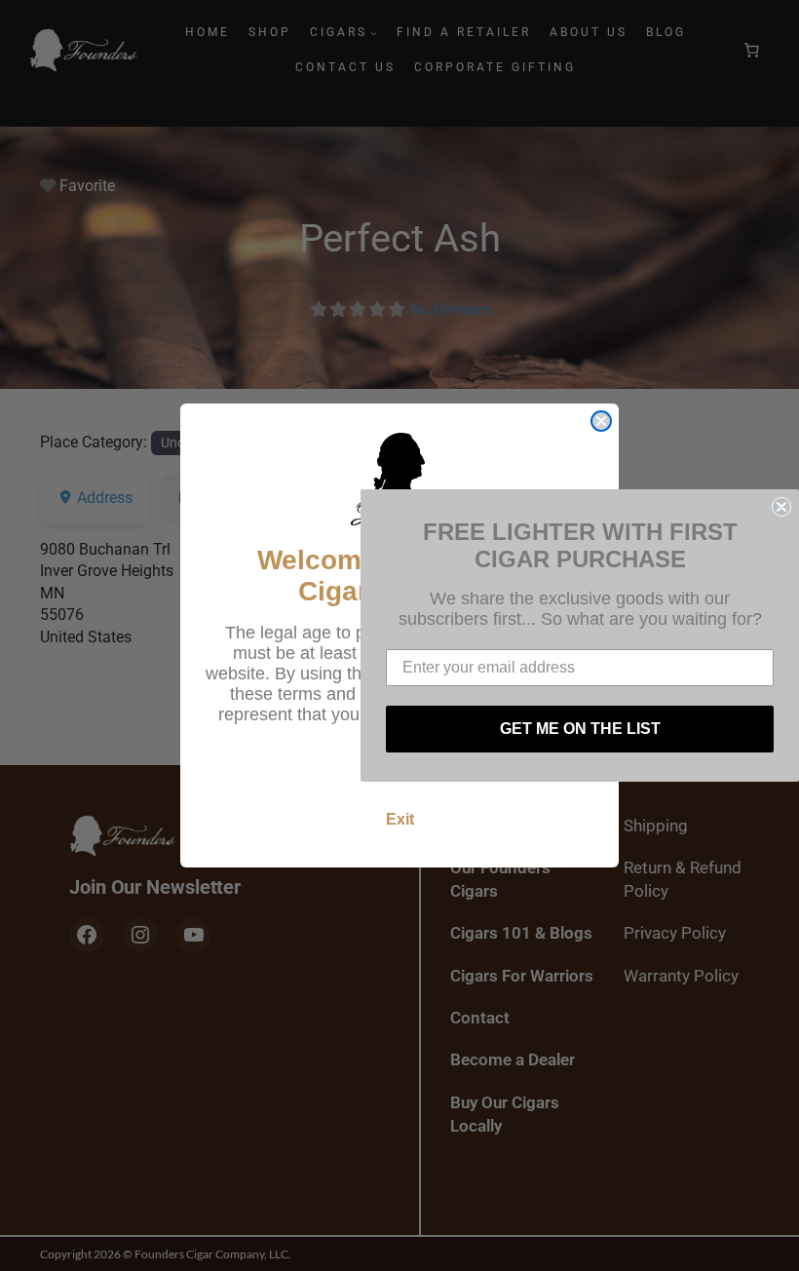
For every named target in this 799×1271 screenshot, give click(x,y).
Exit (400, 819)
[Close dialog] (601, 421)
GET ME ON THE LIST (580, 728)
